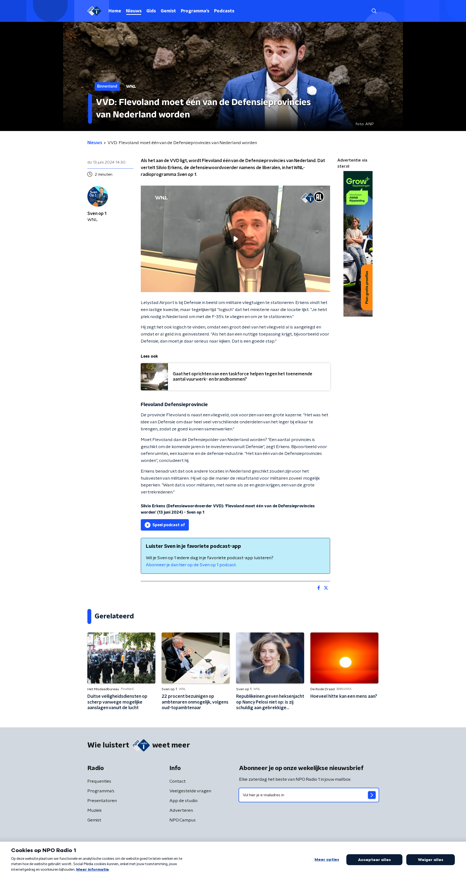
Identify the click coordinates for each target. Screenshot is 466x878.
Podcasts (224, 11)
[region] (235, 239)
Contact (177, 781)
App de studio (183, 801)
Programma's (195, 11)
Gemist (168, 11)
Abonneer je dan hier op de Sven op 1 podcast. (191, 565)
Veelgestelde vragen (190, 791)
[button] (374, 11)
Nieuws (133, 11)
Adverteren (181, 810)
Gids (151, 11)
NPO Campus (182, 820)
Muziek (94, 810)
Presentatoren (102, 801)
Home (114, 11)
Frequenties (99, 781)
